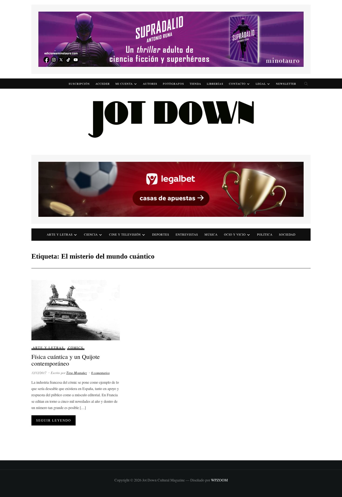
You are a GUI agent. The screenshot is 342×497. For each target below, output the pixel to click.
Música (211, 234)
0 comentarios (100, 372)
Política (264, 234)
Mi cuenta (124, 83)
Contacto (237, 83)
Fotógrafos (173, 83)
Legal (261, 83)
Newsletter (286, 83)
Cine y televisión (125, 234)
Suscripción (79, 83)
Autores (150, 83)
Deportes (160, 234)
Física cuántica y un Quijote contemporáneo (65, 360)
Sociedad (287, 234)
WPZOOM (219, 480)
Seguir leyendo (53, 420)
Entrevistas (187, 234)
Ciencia (91, 234)
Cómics (75, 347)
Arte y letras (60, 234)
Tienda (195, 83)
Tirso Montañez (76, 372)
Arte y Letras (48, 347)
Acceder (102, 83)
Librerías (215, 83)
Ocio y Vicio (235, 234)
